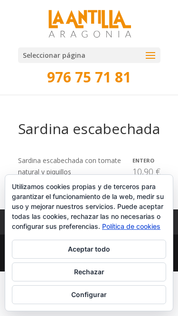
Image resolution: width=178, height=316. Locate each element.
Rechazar (89, 272)
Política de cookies (131, 226)
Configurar (89, 294)
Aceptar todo (89, 249)
